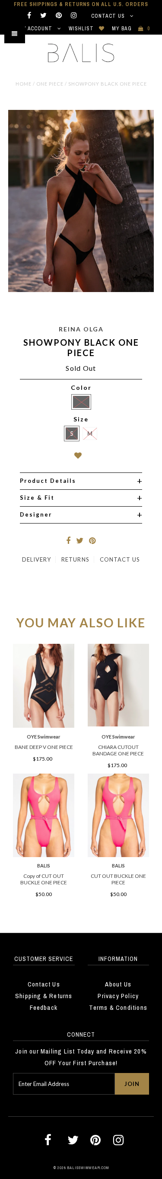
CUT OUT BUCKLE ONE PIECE (118, 879)
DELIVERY (36, 559)
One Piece (50, 84)
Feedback (43, 1007)
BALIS (43, 865)
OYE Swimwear (43, 736)
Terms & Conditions (118, 1007)
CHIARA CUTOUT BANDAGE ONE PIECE (118, 750)
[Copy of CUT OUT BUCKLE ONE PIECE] (43, 854)
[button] (81, 457)
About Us (118, 984)
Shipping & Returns (44, 995)
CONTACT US (120, 559)
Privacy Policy (118, 995)
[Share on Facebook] (68, 541)
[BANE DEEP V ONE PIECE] (43, 725)
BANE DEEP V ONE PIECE (44, 747)
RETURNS (75, 559)
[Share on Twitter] (79, 541)
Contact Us (109, 16)
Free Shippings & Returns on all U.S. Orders (81, 4)
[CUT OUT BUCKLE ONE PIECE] (118, 854)
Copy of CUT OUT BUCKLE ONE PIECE (43, 879)
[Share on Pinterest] (92, 541)
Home (24, 84)
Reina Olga (81, 329)
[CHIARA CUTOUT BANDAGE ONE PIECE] (118, 724)
